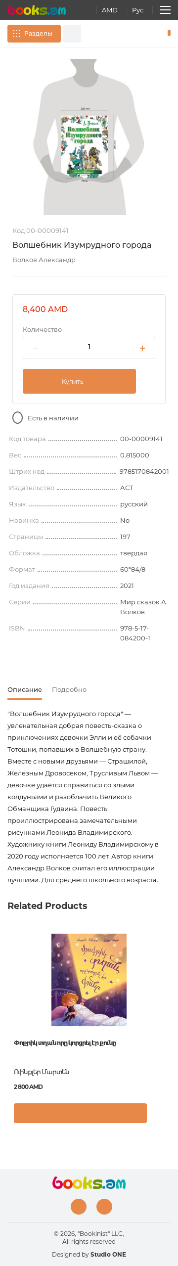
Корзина (167, 33)
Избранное (152, 33)
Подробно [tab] (69, 689)
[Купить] (80, 1113)
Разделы (38, 33)
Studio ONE (108, 1254)
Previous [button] (12, 1004)
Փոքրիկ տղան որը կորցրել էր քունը (65, 1042)
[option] (89, 137)
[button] (160, 1118)
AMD (110, 10)
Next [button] (166, 1004)
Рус (137, 10)
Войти (137, 33)
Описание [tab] (24, 689)
